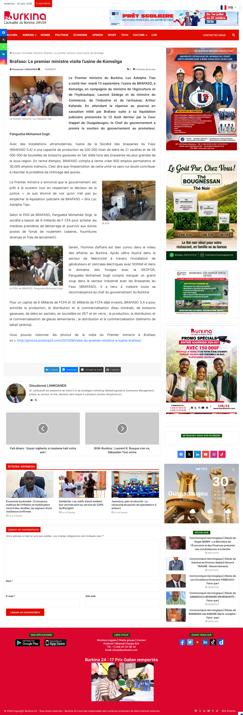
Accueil (12, 34)
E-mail (10, 596)
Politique (61, 34)
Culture (139, 34)
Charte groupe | (128, 640)
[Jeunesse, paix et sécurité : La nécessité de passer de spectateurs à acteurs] (135, 484)
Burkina (28, 34)
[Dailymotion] (221, 644)
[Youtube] (198, 644)
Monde (45, 34)
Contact (141, 640)
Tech (124, 34)
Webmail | (120, 643)
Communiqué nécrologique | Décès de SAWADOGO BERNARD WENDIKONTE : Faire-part (212, 596)
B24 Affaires (229, 710)
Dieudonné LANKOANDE (24, 69)
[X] (3, 39)
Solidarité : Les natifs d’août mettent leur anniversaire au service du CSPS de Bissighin (81, 505)
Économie (80, 34)
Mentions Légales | (108, 640)
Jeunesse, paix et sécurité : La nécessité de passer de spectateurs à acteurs (134, 505)
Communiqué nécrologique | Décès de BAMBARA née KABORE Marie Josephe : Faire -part (213, 614)
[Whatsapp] (3, 46)
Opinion (97, 34)
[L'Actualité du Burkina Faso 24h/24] (25, 17)
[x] (190, 644)
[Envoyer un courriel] (39, 69)
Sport (112, 34)
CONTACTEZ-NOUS (214, 35)
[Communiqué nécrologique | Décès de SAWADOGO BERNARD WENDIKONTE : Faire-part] (176, 598)
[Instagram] (3, 61)
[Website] (31, 400)
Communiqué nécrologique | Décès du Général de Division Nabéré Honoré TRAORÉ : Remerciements (212, 562)
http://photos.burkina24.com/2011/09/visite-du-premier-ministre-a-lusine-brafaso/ (79, 340)
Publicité (108, 643)
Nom (9, 580)
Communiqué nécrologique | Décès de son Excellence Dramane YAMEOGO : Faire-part (212, 579)
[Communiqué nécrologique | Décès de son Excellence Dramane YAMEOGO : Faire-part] (176, 581)
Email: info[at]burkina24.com (121, 649)
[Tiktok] (213, 644)
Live (154, 34)
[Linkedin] (3, 53)
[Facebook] (3, 32)
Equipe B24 (132, 643)
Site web (91, 596)
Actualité (27, 53)
